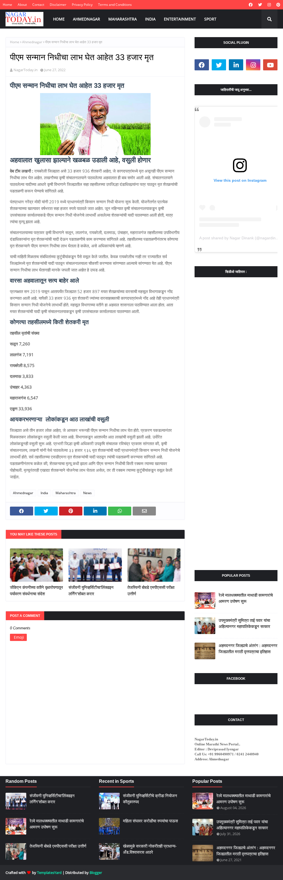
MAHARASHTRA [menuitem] (122, 19)
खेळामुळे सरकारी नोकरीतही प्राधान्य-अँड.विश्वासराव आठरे (150, 849)
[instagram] (269, 4)
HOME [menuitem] (59, 19)
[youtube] (270, 64)
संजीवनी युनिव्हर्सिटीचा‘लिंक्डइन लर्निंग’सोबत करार (91, 590)
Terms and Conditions (115, 4)
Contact (38, 4)
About (22, 4)
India (44, 493)
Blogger (96, 872)
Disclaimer (58, 4)
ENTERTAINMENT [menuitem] (180, 19)
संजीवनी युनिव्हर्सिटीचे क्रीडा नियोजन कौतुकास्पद (150, 798)
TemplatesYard (49, 872)
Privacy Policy (82, 4)
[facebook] (250, 4)
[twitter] (260, 4)
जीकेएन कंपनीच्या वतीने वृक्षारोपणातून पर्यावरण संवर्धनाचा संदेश (36, 590)
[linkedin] (236, 64)
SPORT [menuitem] (210, 19)
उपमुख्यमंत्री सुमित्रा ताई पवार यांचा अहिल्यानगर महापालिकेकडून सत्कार (244, 623)
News (87, 493)
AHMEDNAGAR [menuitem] (86, 19)
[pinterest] (277, 4)
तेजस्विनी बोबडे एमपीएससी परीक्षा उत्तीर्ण (150, 590)
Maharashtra (66, 493)
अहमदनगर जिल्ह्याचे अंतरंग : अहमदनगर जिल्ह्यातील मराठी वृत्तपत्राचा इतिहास (248, 648)
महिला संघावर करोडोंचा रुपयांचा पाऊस (150, 821)
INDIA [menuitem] (150, 19)
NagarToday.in (26, 69)
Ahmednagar (32, 42)
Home (7, 4)
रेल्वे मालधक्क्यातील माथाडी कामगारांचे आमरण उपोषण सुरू (246, 598)
